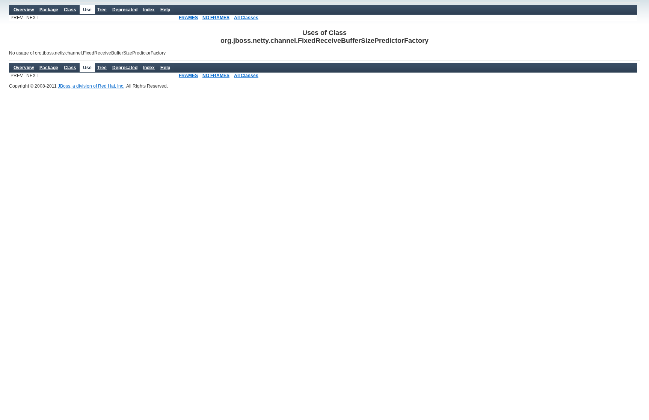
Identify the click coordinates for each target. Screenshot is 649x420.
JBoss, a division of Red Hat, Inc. (91, 86)
